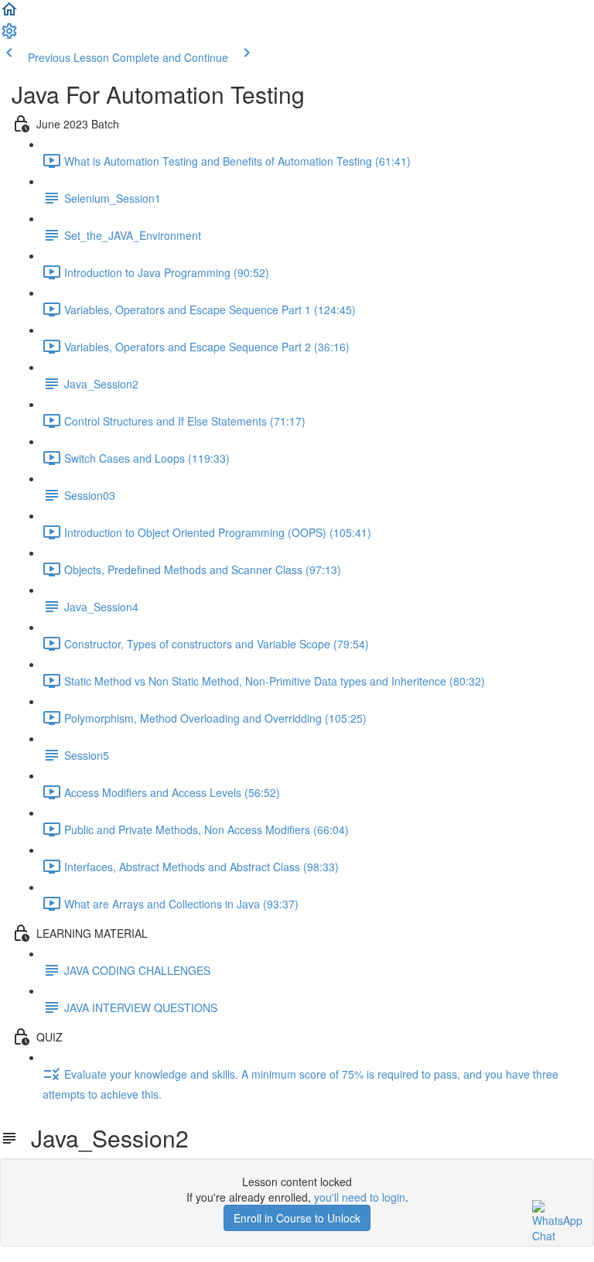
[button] (9, 14)
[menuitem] (9, 35)
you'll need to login (359, 1197)
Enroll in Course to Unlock (297, 1218)
